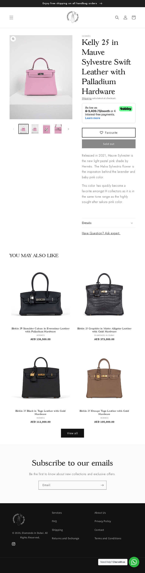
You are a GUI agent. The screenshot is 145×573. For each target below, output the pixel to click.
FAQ (54, 521)
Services (57, 512)
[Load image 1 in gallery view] (23, 129)
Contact (99, 530)
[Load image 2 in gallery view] (35, 129)
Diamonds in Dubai (32, 533)
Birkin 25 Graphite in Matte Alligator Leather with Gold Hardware (104, 330)
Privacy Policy (103, 521)
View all (72, 433)
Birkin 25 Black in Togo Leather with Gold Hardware (40, 412)
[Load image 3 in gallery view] (46, 129)
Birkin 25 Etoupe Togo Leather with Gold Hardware (104, 412)
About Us (100, 512)
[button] (11, 17)
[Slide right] (68, 129)
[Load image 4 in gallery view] (58, 129)
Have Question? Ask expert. (101, 233)
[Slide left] (13, 129)
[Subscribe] (102, 485)
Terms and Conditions (108, 538)
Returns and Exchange (65, 538)
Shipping (87, 98)
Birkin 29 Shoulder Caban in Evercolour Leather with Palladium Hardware (41, 330)
